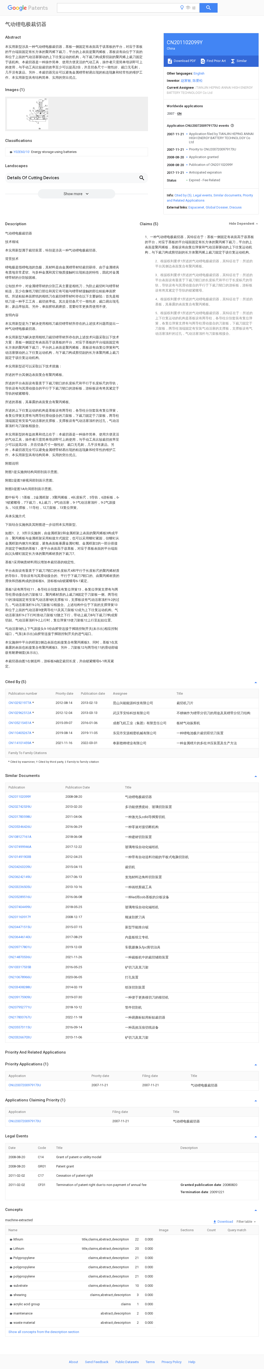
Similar (241, 61)
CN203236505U (20, 887)
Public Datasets (127, 1362)
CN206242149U (20, 877)
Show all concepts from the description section (44, 1332)
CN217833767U (20, 1017)
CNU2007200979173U (25, 1085)
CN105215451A (20, 723)
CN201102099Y (20, 797)
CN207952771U (20, 1007)
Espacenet (196, 207)
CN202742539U (20, 807)
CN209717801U (20, 947)
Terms (150, 1362)
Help (191, 1362)
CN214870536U (20, 957)
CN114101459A (20, 743)
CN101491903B (20, 857)
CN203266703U (20, 1037)
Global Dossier (217, 207)
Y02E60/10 (21, 152)
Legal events (202, 195)
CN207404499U (20, 907)
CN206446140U (20, 937)
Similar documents (227, 195)
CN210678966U (20, 977)
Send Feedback (97, 1362)
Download (225, 1221)
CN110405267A (20, 733)
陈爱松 (198, 81)
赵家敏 (186, 81)
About (73, 1362)
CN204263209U (20, 867)
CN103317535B (20, 967)
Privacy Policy (172, 1362)
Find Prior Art (216, 61)
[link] (43, 152)
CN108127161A (20, 837)
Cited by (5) (183, 195)
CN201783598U (20, 817)
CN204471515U (20, 927)
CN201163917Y (20, 917)
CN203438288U (20, 987)
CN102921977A (20, 703)
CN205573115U (20, 1027)
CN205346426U (20, 827)
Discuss (235, 207)
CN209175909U (20, 997)
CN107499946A (20, 847)
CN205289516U (20, 897)
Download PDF (184, 61)
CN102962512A (20, 713)
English (199, 73)
